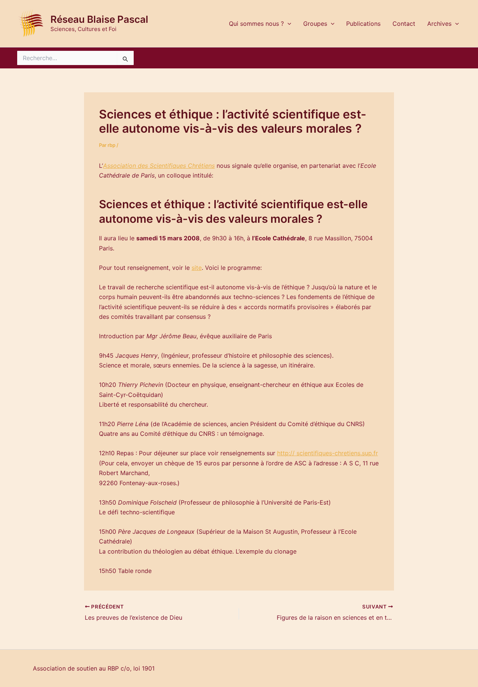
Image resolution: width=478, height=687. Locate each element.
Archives (439, 23)
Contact (403, 23)
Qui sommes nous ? (256, 23)
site (197, 267)
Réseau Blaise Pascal (99, 19)
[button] (287, 23)
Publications (363, 23)
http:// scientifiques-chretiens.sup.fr (327, 453)
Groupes (315, 23)
